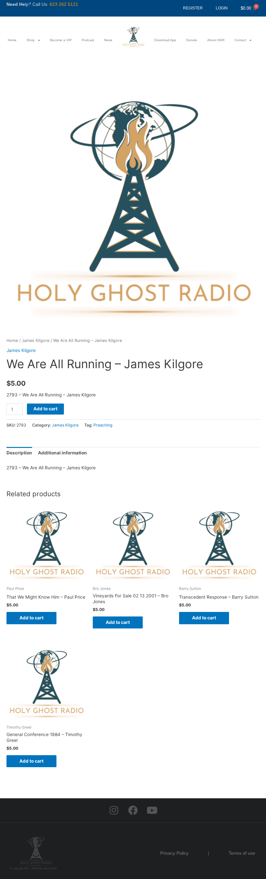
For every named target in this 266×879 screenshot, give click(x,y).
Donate (191, 40)
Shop (31, 40)
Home (12, 40)
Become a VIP (61, 40)
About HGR (215, 40)
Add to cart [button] (31, 617)
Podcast (88, 40)
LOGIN (222, 8)
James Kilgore (35, 340)
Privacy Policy (174, 853)
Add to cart (45, 408)
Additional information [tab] (62, 452)
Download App (165, 40)
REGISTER (193, 8)
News (108, 40)
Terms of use (242, 853)
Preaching (103, 425)
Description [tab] (19, 452)
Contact (240, 40)
